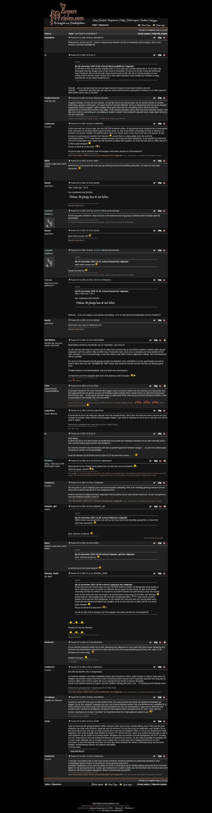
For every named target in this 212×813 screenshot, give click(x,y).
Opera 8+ (119, 808)
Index (94, 25)
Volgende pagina (159, 33)
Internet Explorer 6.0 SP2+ (102, 808)
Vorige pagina (144, 33)
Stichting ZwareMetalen (112, 810)
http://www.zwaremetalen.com (105, 803)
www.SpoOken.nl (77, 751)
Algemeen (103, 25)
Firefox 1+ (129, 808)
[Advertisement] (127, 10)
